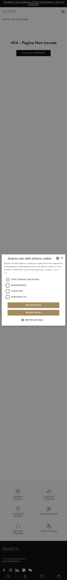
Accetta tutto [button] (33, 305)
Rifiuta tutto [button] (33, 312)
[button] (33, 320)
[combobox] (57, 258)
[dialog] (33, 290)
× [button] (62, 258)
